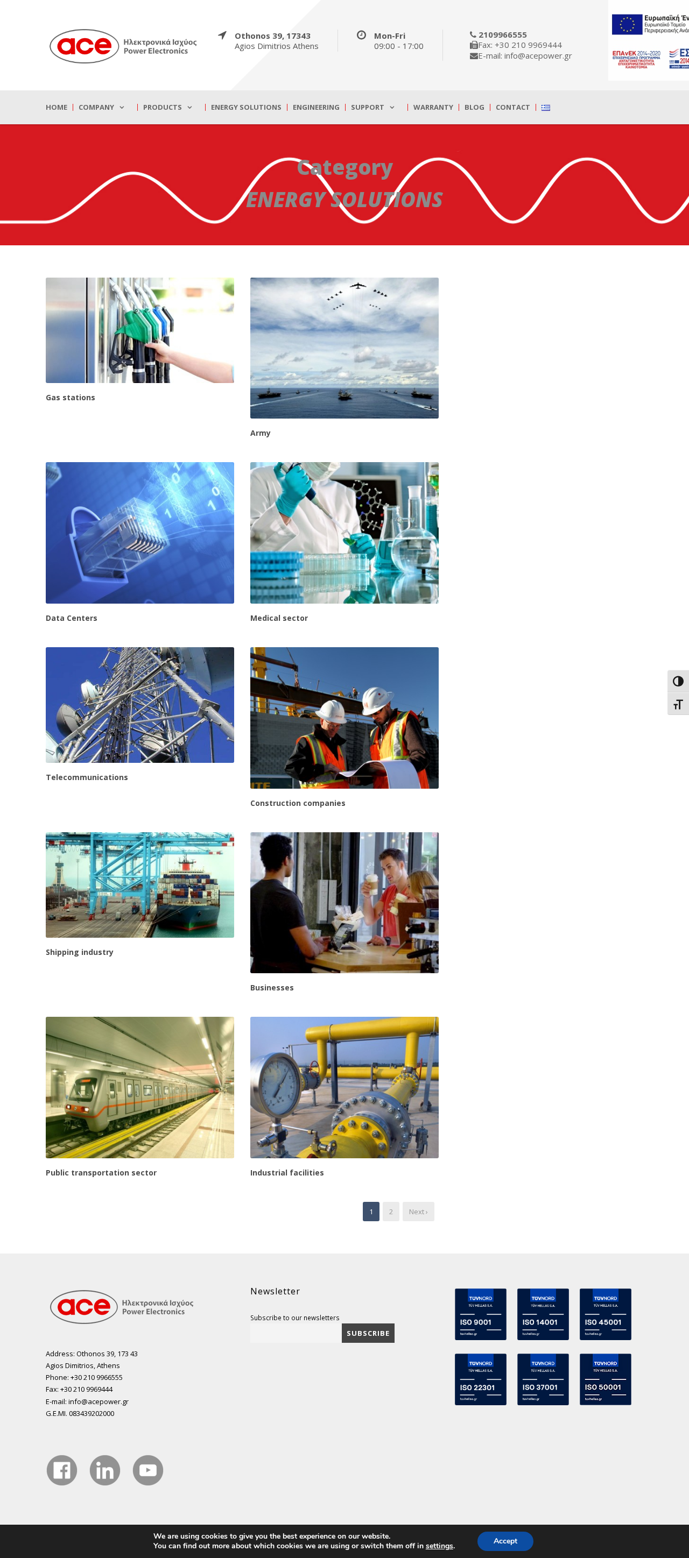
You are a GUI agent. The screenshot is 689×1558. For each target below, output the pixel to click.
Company (96, 107)
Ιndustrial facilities (287, 1172)
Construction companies (298, 803)
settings (439, 1546)
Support (367, 107)
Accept (505, 1541)
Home (56, 107)
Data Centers (71, 618)
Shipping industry (80, 952)
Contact (513, 107)
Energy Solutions (246, 107)
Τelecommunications (87, 777)
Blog (474, 107)
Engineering (316, 107)
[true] (124, 46)
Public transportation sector (101, 1172)
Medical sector (279, 618)
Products (162, 107)
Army (260, 433)
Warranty (433, 107)
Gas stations (70, 397)
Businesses (272, 987)
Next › (418, 1211)
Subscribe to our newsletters (295, 1317)
